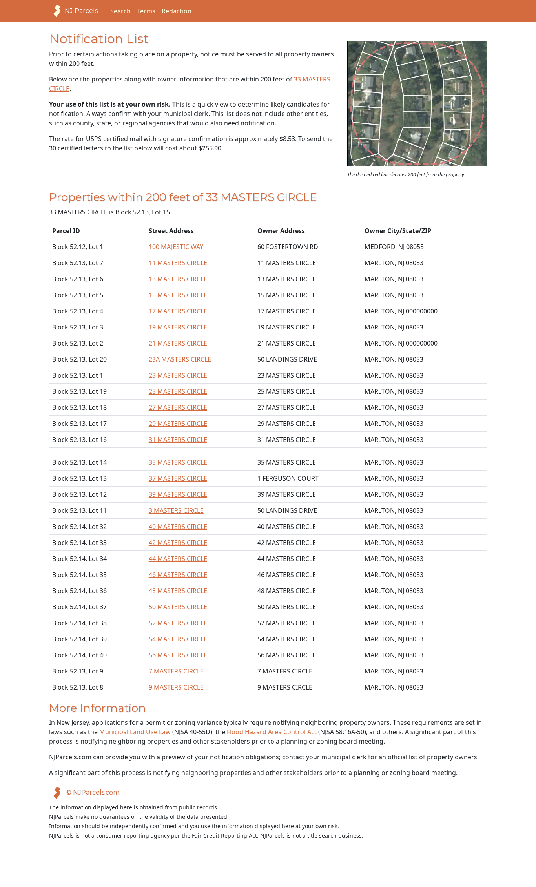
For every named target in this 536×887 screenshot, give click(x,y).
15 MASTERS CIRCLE (178, 295)
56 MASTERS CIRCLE (178, 655)
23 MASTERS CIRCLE (178, 375)
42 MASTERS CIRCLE (178, 542)
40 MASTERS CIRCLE (178, 526)
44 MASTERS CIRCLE (178, 558)
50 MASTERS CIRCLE (178, 607)
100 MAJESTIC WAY (176, 247)
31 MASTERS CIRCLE (178, 439)
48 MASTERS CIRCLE (178, 591)
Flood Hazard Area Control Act (272, 732)
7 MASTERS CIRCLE (176, 671)
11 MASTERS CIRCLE (178, 263)
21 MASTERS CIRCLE (178, 343)
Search (120, 11)
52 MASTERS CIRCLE (178, 623)
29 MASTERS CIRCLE (178, 423)
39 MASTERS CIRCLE (178, 494)
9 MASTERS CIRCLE (176, 687)
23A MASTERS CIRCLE (180, 359)
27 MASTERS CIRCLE (178, 407)
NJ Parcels (81, 10)
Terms (146, 11)
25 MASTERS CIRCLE (178, 391)
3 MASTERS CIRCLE (176, 510)
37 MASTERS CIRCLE (178, 478)
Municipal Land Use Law (135, 732)
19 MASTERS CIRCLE (178, 327)
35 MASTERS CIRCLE (178, 462)
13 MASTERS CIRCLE (178, 279)
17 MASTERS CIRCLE (178, 311)
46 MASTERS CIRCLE (178, 574)
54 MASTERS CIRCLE (178, 639)
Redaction (176, 11)
